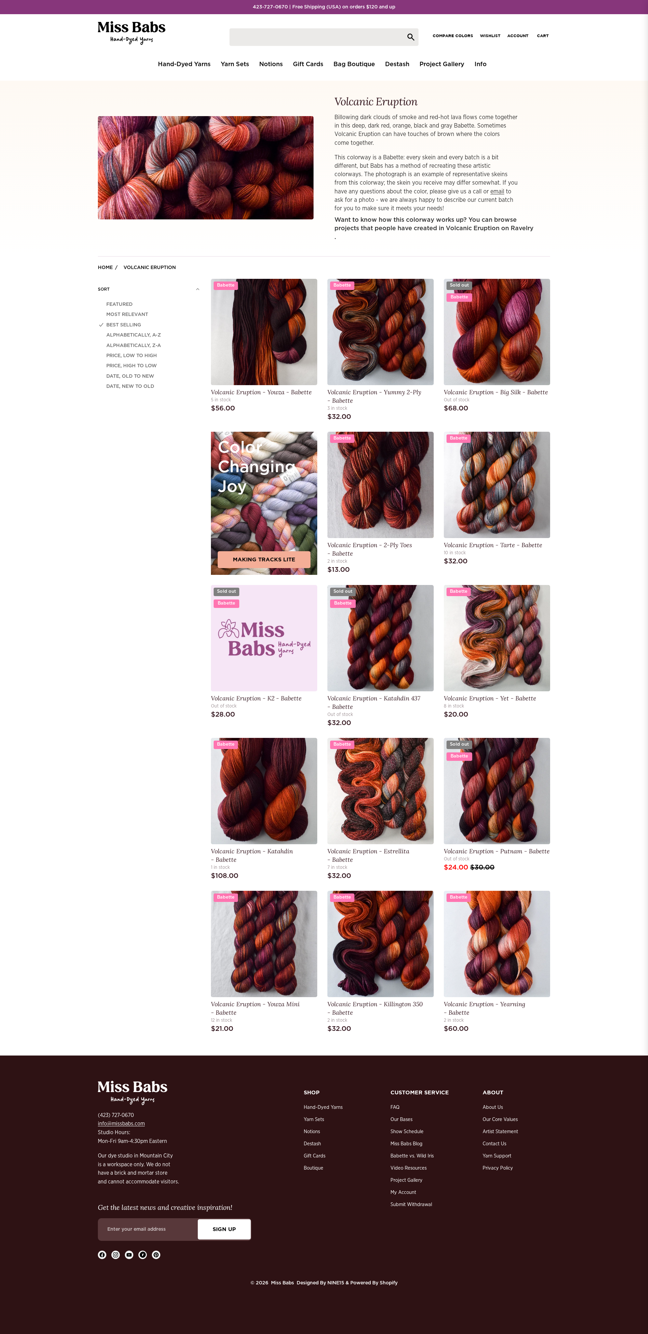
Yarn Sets (314, 1119)
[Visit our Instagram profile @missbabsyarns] (115, 1255)
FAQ (395, 1107)
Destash (312, 1143)
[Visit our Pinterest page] (156, 1255)
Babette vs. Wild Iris (412, 1155)
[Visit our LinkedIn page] (142, 1255)
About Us (493, 1107)
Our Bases (401, 1119)
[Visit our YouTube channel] (129, 1255)
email (497, 192)
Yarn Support (497, 1155)
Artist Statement (500, 1131)
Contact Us (494, 1143)
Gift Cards (314, 1155)
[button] (149, 289)
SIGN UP (224, 1229)
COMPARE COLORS (453, 35)
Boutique (313, 1168)
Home (105, 267)
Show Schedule (407, 1131)
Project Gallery (406, 1180)
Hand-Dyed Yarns (323, 1107)
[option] (149, 304)
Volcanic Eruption (150, 267)
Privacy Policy (498, 1168)
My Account (403, 1192)
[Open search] (324, 37)
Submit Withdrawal (411, 1204)
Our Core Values (500, 1119)
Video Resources (408, 1168)
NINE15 (335, 1283)
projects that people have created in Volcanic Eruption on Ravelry (434, 228)
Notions (312, 1131)
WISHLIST (490, 35)
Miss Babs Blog (406, 1143)
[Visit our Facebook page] (102, 1255)
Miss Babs (282, 1283)
